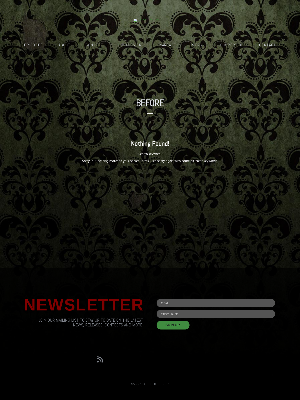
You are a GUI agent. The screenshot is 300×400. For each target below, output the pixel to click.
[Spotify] (175, 359)
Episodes (33, 44)
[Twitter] (150, 359)
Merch (198, 44)
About (64, 44)
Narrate (167, 44)
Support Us (232, 44)
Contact (267, 44)
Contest (94, 44)
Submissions (131, 44)
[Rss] (100, 359)
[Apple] (200, 359)
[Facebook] (125, 359)
